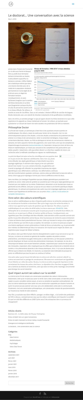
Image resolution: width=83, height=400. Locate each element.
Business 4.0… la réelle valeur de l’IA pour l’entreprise (26, 314)
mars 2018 (11, 367)
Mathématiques (15, 340)
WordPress (36, 397)
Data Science (14, 337)
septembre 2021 (13, 355)
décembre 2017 (13, 377)
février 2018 (12, 370)
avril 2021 (11, 358)
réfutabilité (59, 208)
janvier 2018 (12, 374)
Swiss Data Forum (16, 346)
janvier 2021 (12, 364)
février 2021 (12, 361)
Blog (9, 335)
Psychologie (14, 343)
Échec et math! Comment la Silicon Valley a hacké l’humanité (28, 320)
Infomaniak (55, 397)
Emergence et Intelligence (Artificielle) (21, 323)
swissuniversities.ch (36, 145)
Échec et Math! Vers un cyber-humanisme (22, 317)
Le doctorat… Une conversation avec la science (24, 326)
